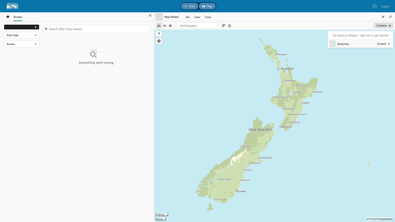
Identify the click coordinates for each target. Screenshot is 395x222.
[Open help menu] (374, 6)
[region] (274, 126)
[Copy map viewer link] (383, 17)
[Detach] (144, 15)
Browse (18, 17)
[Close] (150, 15)
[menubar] (198, 17)
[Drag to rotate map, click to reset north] (159, 34)
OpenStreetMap (386, 218)
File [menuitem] (188, 17)
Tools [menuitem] (208, 17)
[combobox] (197, 25)
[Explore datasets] (8, 16)
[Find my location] (159, 41)
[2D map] (159, 25)
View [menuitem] (197, 17)
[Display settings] (170, 25)
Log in (386, 6)
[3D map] (164, 25)
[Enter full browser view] (390, 17)
